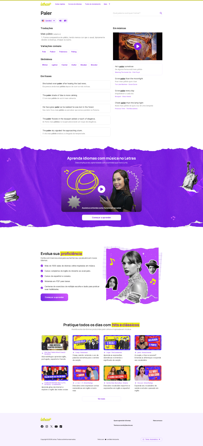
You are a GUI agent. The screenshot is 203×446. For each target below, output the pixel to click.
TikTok (60, 426)
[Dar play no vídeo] (137, 46)
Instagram (46, 426)
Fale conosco (157, 421)
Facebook (42, 426)
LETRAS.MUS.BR (46, 4)
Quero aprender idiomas (122, 421)
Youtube (56, 426)
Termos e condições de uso (123, 425)
